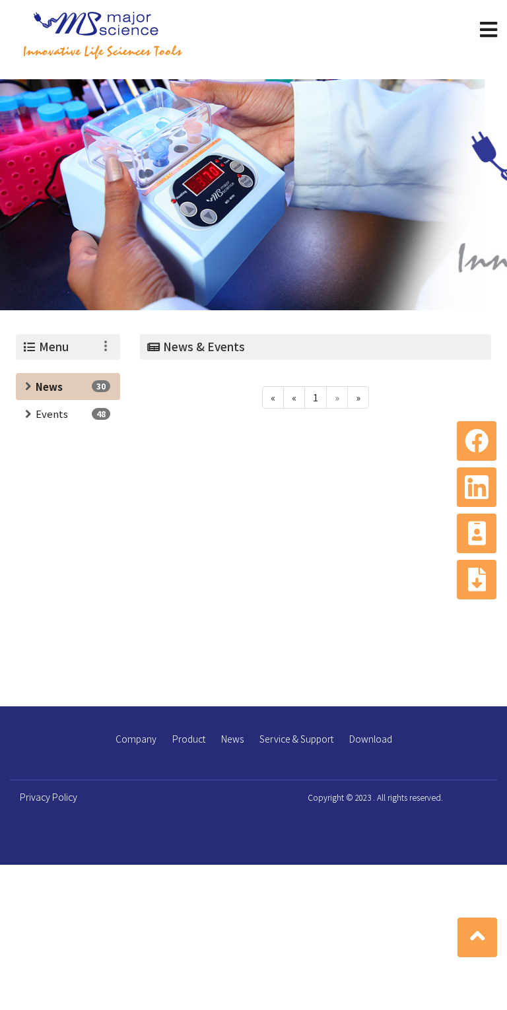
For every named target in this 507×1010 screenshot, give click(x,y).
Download (370, 738)
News (49, 386)
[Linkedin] (476, 487)
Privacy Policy (48, 796)
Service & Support (296, 738)
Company (136, 738)
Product (188, 738)
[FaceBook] (476, 441)
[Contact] (476, 533)
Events (52, 414)
